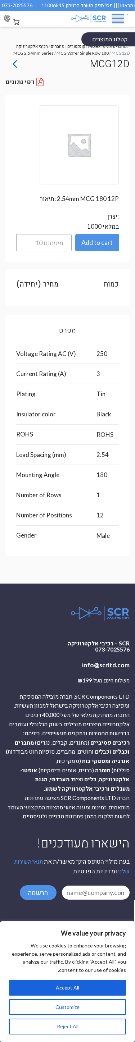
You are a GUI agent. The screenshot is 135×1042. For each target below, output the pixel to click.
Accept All (67, 987)
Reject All (67, 1026)
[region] (67, 981)
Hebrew (7, 18)
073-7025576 (17, 5)
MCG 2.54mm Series (33, 53)
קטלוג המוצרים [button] (110, 39)
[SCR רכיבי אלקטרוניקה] (85, 18)
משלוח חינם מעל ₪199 (104, 680)
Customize (67, 1007)
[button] (97, 242)
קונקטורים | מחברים (68, 46)
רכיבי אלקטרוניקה (32, 46)
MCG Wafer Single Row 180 (83, 53)
